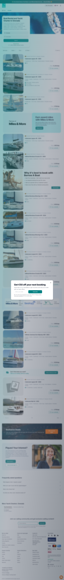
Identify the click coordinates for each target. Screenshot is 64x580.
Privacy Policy (38, 294)
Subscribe (35, 291)
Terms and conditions (18, 295)
